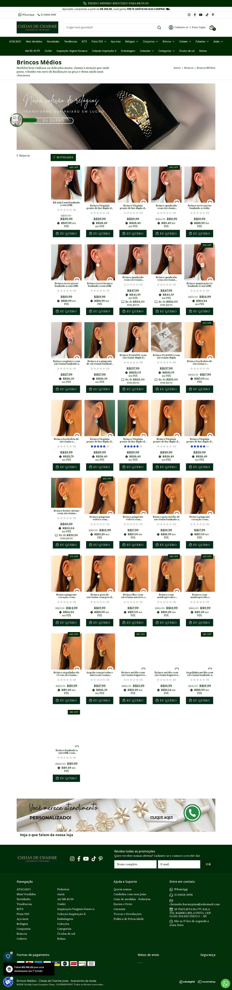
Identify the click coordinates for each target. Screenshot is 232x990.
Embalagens (128, 50)
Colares (183, 41)
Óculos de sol (187, 50)
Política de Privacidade (129, 919)
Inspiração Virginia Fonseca (72, 50)
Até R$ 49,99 (32, 50)
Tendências (70, 41)
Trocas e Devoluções (127, 914)
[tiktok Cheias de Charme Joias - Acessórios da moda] (207, 15)
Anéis (216, 41)
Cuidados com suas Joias (130, 894)
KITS (84, 41)
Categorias (164, 50)
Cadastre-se (181, 27)
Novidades (53, 41)
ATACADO (15, 41)
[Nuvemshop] (206, 985)
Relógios (130, 41)
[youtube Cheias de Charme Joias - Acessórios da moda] (201, 15)
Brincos (167, 41)
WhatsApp (28, 14)
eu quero (68, 233)
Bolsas (203, 50)
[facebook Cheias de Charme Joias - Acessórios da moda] (195, 15)
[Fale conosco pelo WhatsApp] (225, 983)
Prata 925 (97, 41)
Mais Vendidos (34, 41)
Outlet (48, 50)
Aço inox (116, 41)
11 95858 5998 (48, 14)
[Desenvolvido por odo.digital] (188, 985)
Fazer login (199, 27)
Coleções (145, 50)
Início (177, 67)
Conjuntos (149, 41)
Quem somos (122, 889)
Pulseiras (200, 41)
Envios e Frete (123, 904)
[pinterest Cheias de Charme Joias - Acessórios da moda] (212, 15)
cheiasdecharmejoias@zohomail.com (194, 904)
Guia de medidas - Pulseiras (132, 899)
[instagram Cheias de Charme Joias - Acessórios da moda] (189, 15)
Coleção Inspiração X (104, 50)
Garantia (119, 909)
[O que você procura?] (159, 28)
